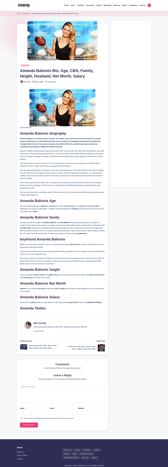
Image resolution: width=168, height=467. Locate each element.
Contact (20, 459)
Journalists (24, 65)
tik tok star (85, 457)
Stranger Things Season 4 (71, 457)
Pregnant (66, 454)
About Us (20, 452)
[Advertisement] (131, 104)
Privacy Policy (22, 455)
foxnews (77, 450)
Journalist (96, 450)
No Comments (51, 82)
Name (22, 408)
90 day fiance (67, 450)
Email (52, 408)
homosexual (87, 450)
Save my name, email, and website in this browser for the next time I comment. (48, 418)
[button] (39, 331)
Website (81, 408)
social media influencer (86, 454)
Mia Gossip (40, 323)
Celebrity (24, 5)
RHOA (74, 454)
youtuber (94, 457)
